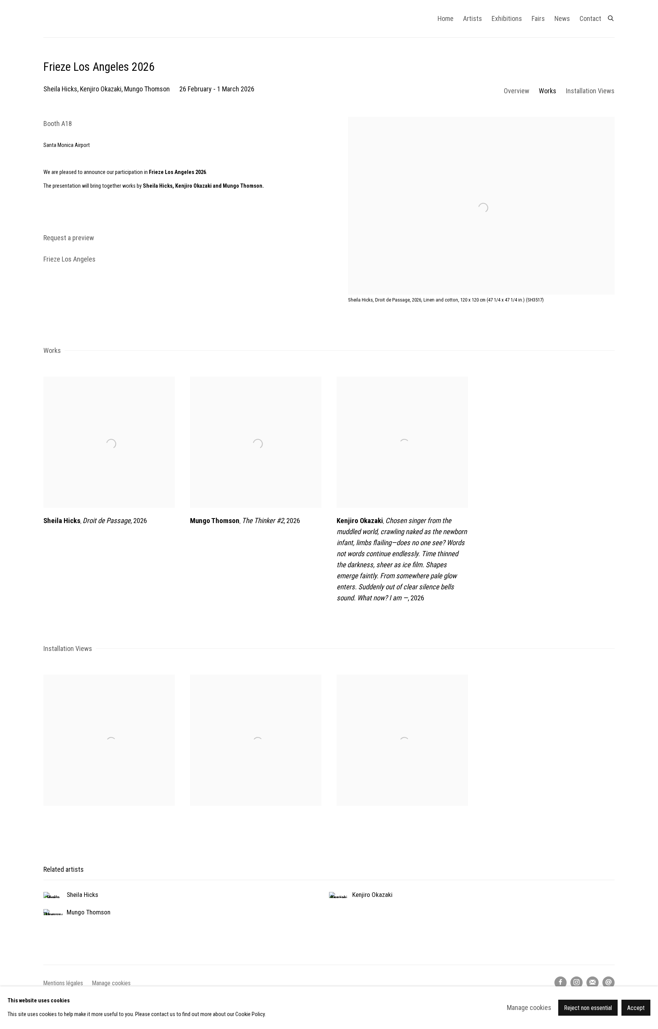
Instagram (576, 982)
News (562, 18)
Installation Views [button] (590, 91)
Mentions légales (63, 983)
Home (446, 18)
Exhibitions (507, 18)
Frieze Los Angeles (69, 259)
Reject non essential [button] (588, 1007)
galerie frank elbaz (104, 18)
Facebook (560, 982)
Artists (472, 18)
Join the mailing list (592, 982)
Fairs (538, 18)
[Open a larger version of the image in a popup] (109, 740)
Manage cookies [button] (111, 983)
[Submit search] (611, 16)
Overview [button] (516, 91)
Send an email (608, 982)
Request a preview (68, 238)
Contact (590, 18)
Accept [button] (636, 1007)
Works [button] (547, 91)
